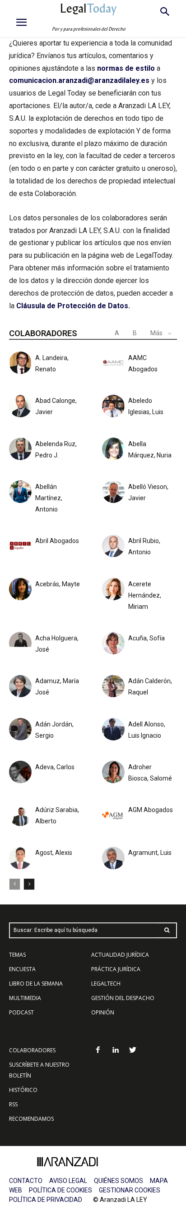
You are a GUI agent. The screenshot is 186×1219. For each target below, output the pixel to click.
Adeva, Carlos (54, 767)
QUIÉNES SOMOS (118, 1180)
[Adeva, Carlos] (20, 772)
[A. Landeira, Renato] (20, 363)
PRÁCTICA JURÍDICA (115, 969)
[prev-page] (14, 884)
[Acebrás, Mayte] (20, 589)
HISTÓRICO (23, 1090)
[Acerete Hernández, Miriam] (113, 589)
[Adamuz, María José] (20, 686)
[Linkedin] (115, 1050)
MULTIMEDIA (25, 998)
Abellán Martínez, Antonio (48, 498)
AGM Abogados (150, 809)
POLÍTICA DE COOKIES (60, 1190)
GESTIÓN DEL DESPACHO (122, 998)
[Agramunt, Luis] (113, 858)
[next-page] (29, 884)
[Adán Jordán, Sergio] (20, 729)
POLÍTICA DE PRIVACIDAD (45, 1199)
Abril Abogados (57, 540)
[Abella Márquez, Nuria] (113, 449)
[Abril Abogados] (20, 546)
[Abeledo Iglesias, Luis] (113, 406)
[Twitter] (133, 1050)
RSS (13, 1104)
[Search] (167, 930)
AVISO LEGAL (68, 1180)
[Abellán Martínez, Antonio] (20, 491)
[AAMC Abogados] (113, 363)
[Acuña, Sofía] (113, 643)
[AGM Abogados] (113, 815)
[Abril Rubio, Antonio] (113, 546)
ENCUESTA (22, 969)
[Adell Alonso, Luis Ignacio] (113, 729)
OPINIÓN (102, 1012)
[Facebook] (97, 1050)
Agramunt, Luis (150, 852)
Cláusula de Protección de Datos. (73, 305)
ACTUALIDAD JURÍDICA (120, 955)
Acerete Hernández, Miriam (144, 595)
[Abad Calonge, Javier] (20, 406)
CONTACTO (25, 1180)
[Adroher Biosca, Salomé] (113, 772)
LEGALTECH (106, 983)
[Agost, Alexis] (20, 858)
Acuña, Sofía (146, 638)
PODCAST (21, 1012)
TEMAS (17, 955)
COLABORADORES (32, 1050)
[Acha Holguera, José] (20, 643)
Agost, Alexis (53, 852)
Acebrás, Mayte (57, 584)
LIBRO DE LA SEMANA (36, 983)
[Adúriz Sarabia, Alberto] (20, 815)
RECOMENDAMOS (31, 1119)
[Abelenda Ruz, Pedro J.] (20, 449)
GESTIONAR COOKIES (129, 1190)
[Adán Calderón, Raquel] (113, 686)
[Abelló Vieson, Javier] (113, 491)
